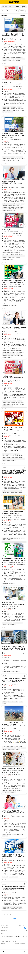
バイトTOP (3, 936)
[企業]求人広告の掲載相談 (20, 943)
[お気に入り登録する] (24, 30)
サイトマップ (13, 941)
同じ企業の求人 (5, 63)
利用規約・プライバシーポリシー (7, 943)
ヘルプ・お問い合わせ (5, 941)
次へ (13, 918)
